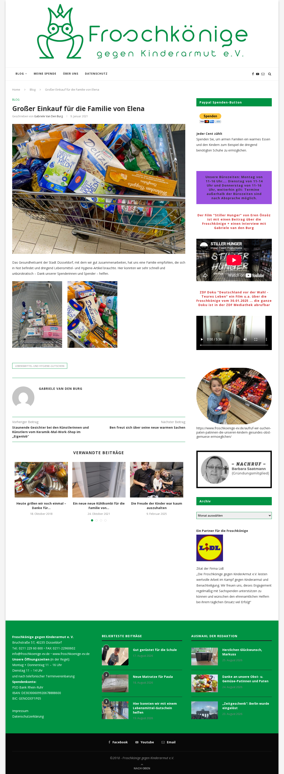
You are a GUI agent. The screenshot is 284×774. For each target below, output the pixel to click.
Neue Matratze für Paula (153, 677)
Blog (20, 74)
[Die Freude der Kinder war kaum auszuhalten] (156, 479)
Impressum (20, 711)
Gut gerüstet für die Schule (155, 650)
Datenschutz (96, 74)
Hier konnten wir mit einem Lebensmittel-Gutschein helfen (155, 707)
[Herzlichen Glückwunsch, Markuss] (204, 656)
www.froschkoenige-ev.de (71, 654)
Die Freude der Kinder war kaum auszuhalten (156, 505)
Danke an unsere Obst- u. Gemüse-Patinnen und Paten (245, 679)
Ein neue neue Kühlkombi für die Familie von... (99, 505)
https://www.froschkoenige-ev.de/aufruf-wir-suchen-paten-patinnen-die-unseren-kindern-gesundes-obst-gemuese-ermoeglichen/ (233, 432)
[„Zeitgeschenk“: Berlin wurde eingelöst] (204, 710)
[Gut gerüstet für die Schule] (115, 656)
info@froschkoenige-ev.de (31, 654)
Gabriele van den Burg (48, 116)
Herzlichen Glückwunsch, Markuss (242, 652)
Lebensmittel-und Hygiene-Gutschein (39, 366)
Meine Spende (45, 74)
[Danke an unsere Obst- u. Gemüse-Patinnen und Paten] (204, 683)
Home (16, 90)
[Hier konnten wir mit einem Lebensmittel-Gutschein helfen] (115, 710)
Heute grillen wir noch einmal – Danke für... (41, 505)
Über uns (70, 74)
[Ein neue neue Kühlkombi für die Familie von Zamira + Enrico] (99, 479)
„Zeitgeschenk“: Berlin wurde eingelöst (245, 705)
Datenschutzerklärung (28, 716)
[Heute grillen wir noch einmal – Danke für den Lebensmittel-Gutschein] (41, 479)
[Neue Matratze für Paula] (115, 683)
